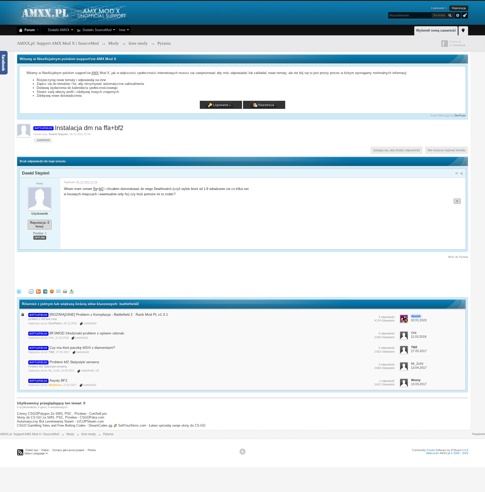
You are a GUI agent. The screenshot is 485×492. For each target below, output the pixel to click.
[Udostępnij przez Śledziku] (45, 291)
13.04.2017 (419, 368)
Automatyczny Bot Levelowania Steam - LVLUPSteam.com (60, 421)
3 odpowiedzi (387, 316)
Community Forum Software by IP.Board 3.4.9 (440, 450)
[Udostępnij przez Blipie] (38, 291)
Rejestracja (459, 8)
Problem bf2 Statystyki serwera (74, 362)
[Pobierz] (71, 291)
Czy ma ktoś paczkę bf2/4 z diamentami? (82, 348)
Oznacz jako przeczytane (68, 450)
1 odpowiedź (387, 380)
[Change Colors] (464, 15)
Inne (122, 30)
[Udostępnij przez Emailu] (58, 291)
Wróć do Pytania (458, 256)
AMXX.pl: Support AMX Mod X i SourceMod (29, 434)
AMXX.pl (445, 453)
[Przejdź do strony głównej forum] (73, 12)
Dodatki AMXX (57, 30)
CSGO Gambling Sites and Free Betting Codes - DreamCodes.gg (64, 425)
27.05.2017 (419, 351)
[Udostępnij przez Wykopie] (31, 291)
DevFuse (460, 115)
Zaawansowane (457, 15)
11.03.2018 (418, 336)
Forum (28, 30)
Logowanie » (439, 8)
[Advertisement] (109, 273)
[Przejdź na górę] (242, 452)
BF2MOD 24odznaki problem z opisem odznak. (87, 333)
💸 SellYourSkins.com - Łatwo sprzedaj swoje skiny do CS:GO (159, 425)
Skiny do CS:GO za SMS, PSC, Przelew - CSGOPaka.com (60, 417)
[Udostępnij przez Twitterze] (19, 291)
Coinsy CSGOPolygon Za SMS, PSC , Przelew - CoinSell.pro (62, 413)
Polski (45, 450)
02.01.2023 (419, 320)
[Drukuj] (65, 291)
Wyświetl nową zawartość (436, 30)
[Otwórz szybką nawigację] (463, 30)
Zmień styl (31, 450)
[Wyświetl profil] (40, 198)
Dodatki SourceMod (96, 30)
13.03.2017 (419, 384)
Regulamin (478, 433)
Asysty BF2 (58, 380)
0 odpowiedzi (387, 333)
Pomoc (92, 450)
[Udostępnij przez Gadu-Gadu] (52, 291)
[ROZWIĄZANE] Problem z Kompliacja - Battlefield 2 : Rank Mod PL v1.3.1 (109, 314)
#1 (457, 173)
